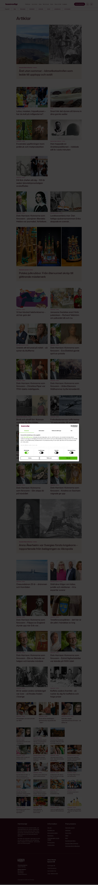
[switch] (41, 453)
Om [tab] (71, 430)
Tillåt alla (68, 458)
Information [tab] (41, 430)
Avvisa (29, 458)
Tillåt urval (49, 458)
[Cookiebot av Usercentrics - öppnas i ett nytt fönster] (72, 426)
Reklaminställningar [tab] (56, 430)
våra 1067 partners (28, 437)
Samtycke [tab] (26, 430)
